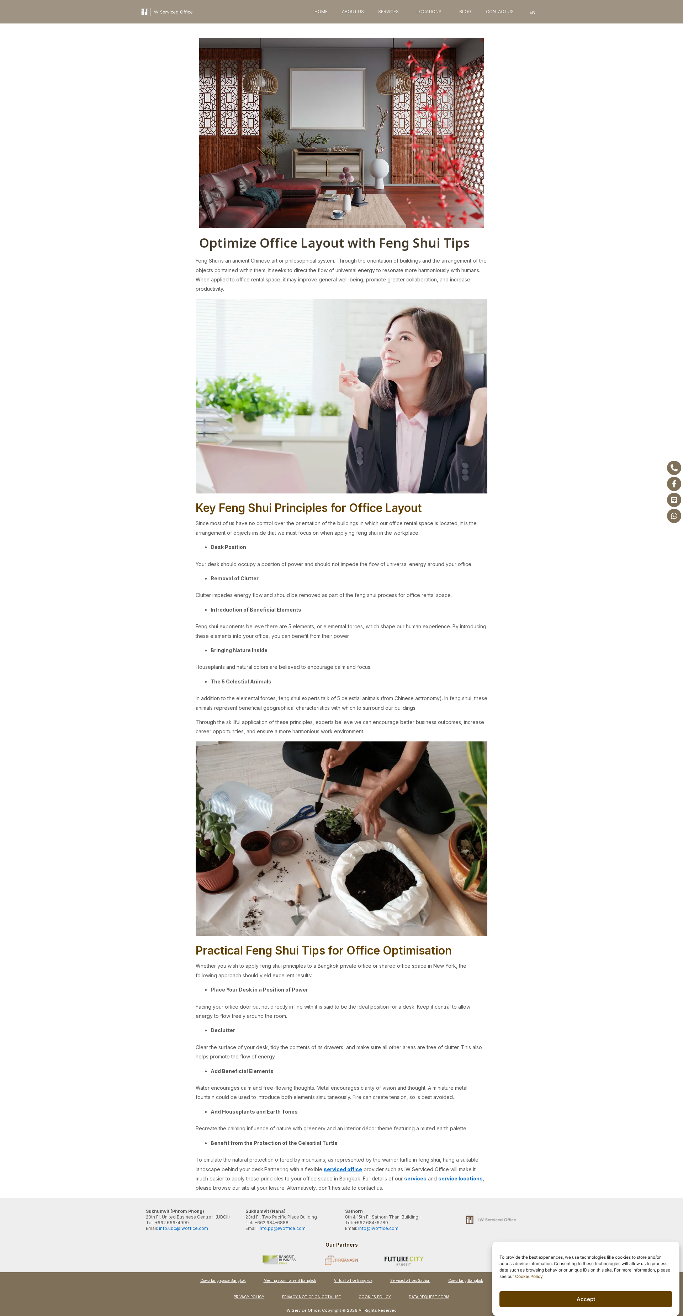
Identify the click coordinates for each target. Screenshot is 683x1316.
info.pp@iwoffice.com (282, 1228)
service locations (460, 1178)
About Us (353, 11)
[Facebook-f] (674, 484)
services (415, 1178)
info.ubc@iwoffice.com (183, 1228)
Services (388, 11)
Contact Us (500, 11)
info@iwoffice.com (378, 1228)
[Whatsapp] (674, 516)
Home (321, 11)
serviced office (343, 1169)
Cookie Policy (529, 1276)
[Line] (674, 500)
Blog (465, 11)
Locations (429, 11)
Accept (586, 1299)
